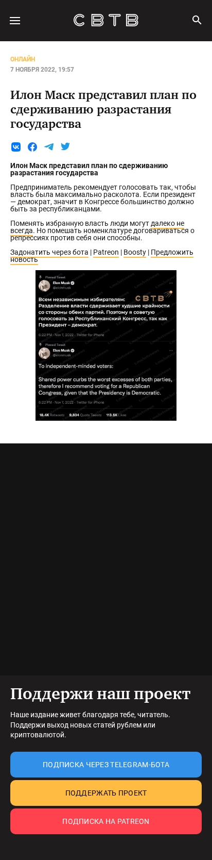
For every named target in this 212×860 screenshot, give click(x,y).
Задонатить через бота (49, 252)
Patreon (106, 252)
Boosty (134, 252)
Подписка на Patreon (105, 821)
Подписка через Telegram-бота (106, 764)
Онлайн (22, 59)
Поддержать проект (106, 793)
